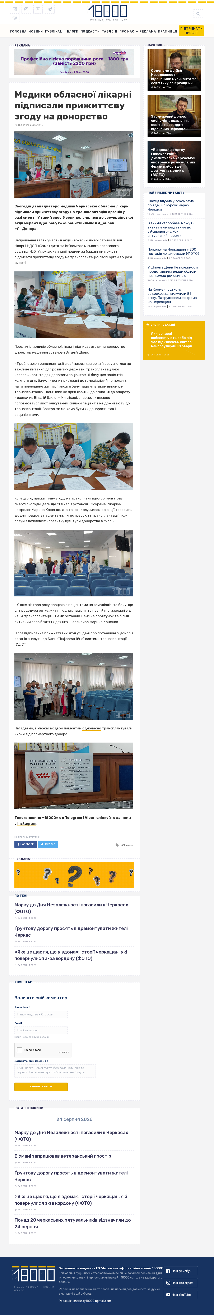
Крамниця (167, 31)
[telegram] (50, 9)
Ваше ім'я (22, 1007)
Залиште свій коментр (31, 1061)
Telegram (73, 818)
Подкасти (90, 31)
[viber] (14, 18)
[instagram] (26, 9)
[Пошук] (198, 13)
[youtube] (38, 9)
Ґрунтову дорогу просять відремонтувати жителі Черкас (71, 1176)
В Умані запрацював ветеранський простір (62, 1156)
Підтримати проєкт (191, 31)
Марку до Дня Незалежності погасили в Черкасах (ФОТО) (71, 1136)
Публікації (55, 31)
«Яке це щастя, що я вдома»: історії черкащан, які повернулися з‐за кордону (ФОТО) (70, 1200)
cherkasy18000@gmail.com (92, 1301)
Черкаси (128, 845)
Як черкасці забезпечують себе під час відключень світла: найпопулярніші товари (171, 339)
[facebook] (14, 9)
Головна (18, 31)
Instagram (26, 823)
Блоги (73, 31)
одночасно (91, 728)
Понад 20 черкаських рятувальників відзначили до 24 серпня (72, 1223)
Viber (89, 818)
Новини (36, 31)
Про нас (127, 31)
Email (18, 1023)
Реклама (148, 31)
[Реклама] (74, 62)
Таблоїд (109, 31)
